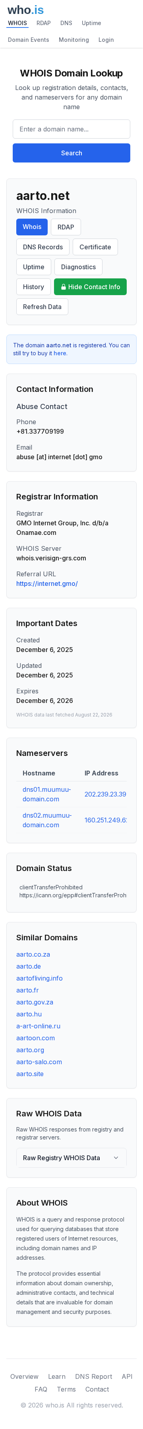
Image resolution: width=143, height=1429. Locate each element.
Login (106, 39)
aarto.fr (27, 990)
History (33, 287)
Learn (57, 1376)
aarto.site (30, 1074)
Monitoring (74, 39)
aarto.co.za (33, 954)
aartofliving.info (39, 978)
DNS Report (93, 1376)
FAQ (41, 1389)
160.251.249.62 (107, 820)
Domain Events (28, 39)
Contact (97, 1389)
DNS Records (43, 247)
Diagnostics (78, 267)
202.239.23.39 (105, 794)
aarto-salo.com (39, 1062)
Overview (24, 1376)
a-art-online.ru (38, 1026)
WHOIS (17, 23)
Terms (66, 1389)
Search (71, 153)
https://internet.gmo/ (47, 583)
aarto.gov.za (34, 1002)
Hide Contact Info (94, 287)
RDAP (44, 23)
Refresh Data (42, 307)
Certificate (95, 247)
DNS (66, 23)
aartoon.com (35, 1038)
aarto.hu (29, 1014)
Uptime (91, 23)
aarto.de (28, 966)
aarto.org (30, 1050)
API (127, 1376)
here (60, 353)
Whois (32, 227)
